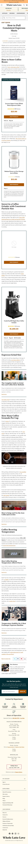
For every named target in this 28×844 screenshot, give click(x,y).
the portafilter (23, 472)
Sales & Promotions (7, 792)
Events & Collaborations (8, 819)
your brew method (15, 360)
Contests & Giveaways (7, 804)
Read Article (4, 394)
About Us (4, 812)
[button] (1, 5)
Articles (4, 13)
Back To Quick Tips (6, 658)
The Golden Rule (5, 399)
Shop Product (14, 116)
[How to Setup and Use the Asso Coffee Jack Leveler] (14, 506)
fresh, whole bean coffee (13, 67)
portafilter (6, 579)
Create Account (6, 784)
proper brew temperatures (9, 545)
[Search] (24, 5)
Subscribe (5, 829)
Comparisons (21, 13)
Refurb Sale (9, 8)
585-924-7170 (16, 718)
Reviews (12, 13)
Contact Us (5, 814)
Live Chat (22, 718)
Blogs (4, 798)
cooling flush (12, 601)
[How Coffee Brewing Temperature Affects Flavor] (14, 554)
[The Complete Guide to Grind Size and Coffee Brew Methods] (14, 376)
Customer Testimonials (7, 823)
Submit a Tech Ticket (19, 747)
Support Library (11, 747)
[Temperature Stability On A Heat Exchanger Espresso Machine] (14, 614)
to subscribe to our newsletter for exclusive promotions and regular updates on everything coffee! (14, 41)
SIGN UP (22, 691)
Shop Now (8, 10)
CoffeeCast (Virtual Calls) (8, 825)
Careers (4, 817)
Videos (4, 800)
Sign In (4, 782)
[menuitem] (14, 782)
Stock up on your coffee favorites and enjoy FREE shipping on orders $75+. (14, 1)
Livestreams (5, 827)
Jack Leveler (6, 495)
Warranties (5, 794)
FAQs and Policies (6, 821)
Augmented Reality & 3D (8, 802)
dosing (7, 421)
